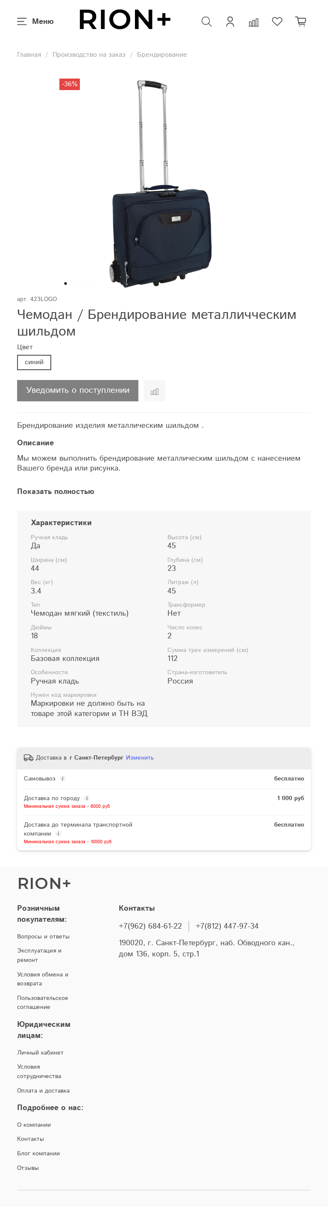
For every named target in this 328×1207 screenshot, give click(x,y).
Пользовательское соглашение (42, 1003)
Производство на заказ (89, 55)
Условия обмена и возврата (42, 979)
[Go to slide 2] (71, 283)
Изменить (140, 758)
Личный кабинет (40, 1053)
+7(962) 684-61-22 (150, 926)
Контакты (30, 1139)
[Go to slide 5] (89, 283)
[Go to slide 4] (83, 283)
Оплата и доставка (43, 1091)
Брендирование (162, 55)
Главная (29, 55)
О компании (34, 1125)
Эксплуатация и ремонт (39, 955)
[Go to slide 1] (65, 283)
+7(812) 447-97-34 (227, 926)
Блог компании (38, 1153)
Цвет (25, 347)
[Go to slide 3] (77, 283)
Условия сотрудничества (39, 1072)
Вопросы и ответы (43, 936)
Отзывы (28, 1168)
